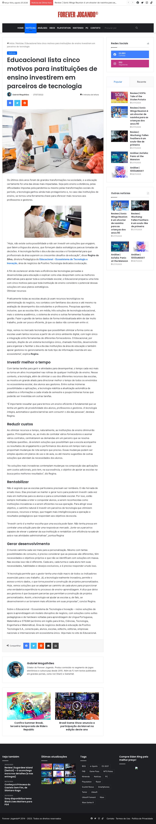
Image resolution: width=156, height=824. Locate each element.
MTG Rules (108, 771)
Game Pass (94, 771)
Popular (118, 81)
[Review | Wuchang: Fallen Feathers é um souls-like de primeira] (119, 136)
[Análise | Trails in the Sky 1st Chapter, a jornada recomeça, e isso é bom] (46, 781)
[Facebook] (10, 103)
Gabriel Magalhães (20, 94)
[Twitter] (17, 103)
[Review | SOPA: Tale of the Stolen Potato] (119, 97)
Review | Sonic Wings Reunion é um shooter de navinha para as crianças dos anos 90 (95, 2)
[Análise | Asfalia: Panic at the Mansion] (119, 157)
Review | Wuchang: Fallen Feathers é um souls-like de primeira (139, 138)
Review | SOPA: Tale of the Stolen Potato (138, 96)
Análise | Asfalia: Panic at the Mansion (139, 156)
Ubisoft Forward (89, 797)
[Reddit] (25, 103)
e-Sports (94, 766)
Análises (42, 28)
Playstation (64, 28)
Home (21, 28)
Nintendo (78, 28)
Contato (95, 28)
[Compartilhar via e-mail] (48, 646)
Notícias (30, 28)
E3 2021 (105, 766)
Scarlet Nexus (88, 787)
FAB (83, 771)
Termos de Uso (123, 818)
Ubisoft (94, 792)
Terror (84, 792)
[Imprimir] (56, 646)
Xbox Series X (88, 802)
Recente (141, 81)
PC (87, 28)
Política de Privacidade (142, 818)
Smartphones (103, 787)
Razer (98, 782)
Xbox (52, 28)
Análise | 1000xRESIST (137, 169)
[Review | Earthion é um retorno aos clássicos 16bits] (58, 781)
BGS (84, 766)
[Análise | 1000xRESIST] (119, 172)
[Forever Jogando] (78, 14)
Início (11, 43)
